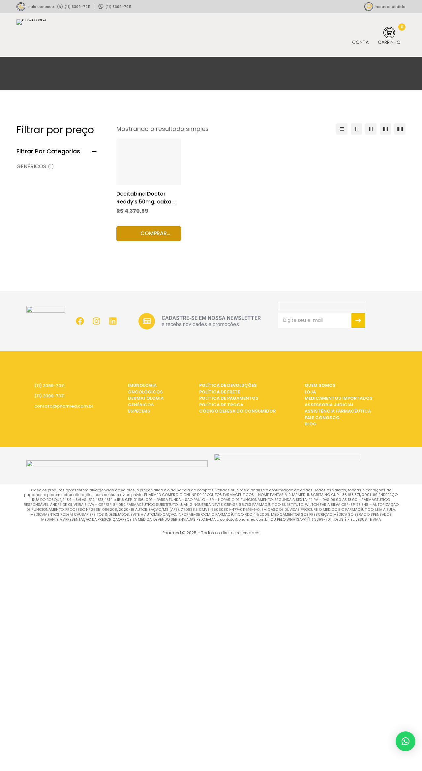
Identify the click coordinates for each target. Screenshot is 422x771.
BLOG (310, 424)
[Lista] (341, 129)
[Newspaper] (146, 321)
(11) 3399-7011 (77, 6)
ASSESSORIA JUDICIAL (329, 405)
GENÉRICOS (35, 166)
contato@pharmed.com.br (63, 406)
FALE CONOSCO (322, 418)
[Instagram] (96, 321)
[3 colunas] (371, 129)
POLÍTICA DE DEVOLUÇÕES (228, 385)
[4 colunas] (385, 129)
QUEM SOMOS (320, 385)
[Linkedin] (113, 321)
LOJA (310, 392)
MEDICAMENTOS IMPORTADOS (339, 398)
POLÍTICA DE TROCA (221, 405)
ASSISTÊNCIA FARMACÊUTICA (338, 411)
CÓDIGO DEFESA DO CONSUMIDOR (237, 411)
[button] (148, 233)
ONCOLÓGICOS (145, 392)
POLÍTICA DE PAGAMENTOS (228, 398)
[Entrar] (360, 36)
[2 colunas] (356, 129)
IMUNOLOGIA (142, 385)
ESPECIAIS (139, 411)
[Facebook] (80, 321)
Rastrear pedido (390, 6)
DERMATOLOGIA (146, 398)
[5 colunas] (400, 129)
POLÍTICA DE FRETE (219, 392)
